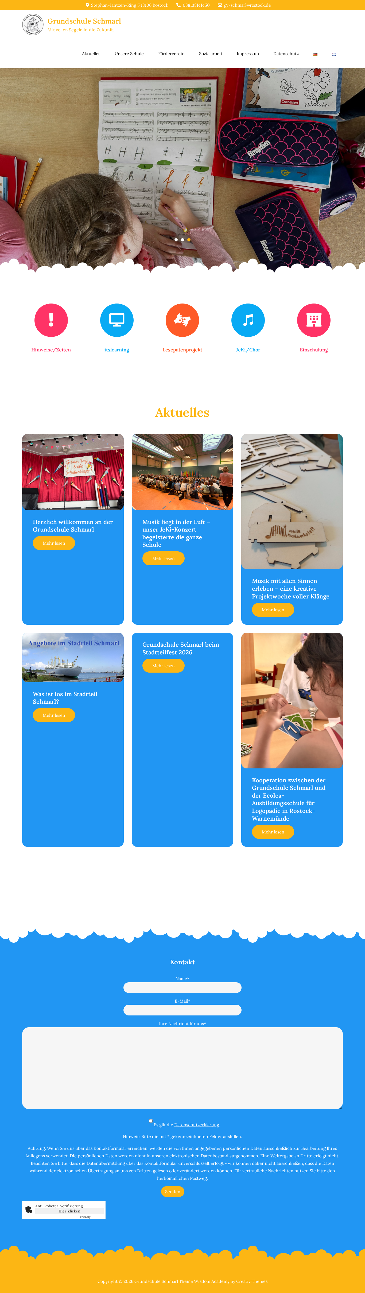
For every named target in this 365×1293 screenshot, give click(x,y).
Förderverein (171, 53)
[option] (182, 175)
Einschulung (314, 350)
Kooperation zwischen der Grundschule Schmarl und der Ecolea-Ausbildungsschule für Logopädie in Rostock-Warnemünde (288, 799)
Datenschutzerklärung (196, 1124)
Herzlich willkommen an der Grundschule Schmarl (73, 525)
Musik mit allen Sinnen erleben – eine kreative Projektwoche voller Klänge (290, 588)
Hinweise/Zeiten (51, 350)
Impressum (248, 53)
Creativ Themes (251, 1281)
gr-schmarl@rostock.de (247, 5)
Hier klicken (69, 1211)
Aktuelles (91, 53)
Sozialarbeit (210, 53)
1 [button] (176, 239)
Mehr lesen (54, 543)
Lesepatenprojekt (182, 350)
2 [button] (182, 239)
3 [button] (189, 239)
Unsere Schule (129, 53)
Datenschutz (286, 53)
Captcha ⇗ (92, 1217)
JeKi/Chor (248, 350)
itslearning (116, 350)
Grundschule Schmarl (84, 21)
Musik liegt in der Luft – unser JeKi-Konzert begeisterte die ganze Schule (176, 533)
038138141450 (196, 5)
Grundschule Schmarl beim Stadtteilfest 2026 (180, 648)
